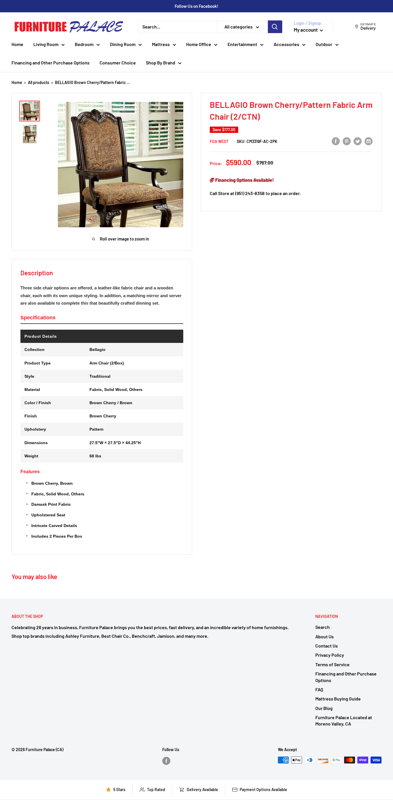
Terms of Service (332, 664)
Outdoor (324, 44)
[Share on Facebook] (336, 141)
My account (306, 30)
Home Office (198, 44)
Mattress (161, 44)
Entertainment (242, 44)
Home (17, 44)
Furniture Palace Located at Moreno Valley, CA (343, 720)
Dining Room (123, 44)
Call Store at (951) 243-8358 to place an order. (255, 193)
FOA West (219, 141)
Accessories (286, 44)
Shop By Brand (160, 62)
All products (38, 82)
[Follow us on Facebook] (166, 761)
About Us (324, 636)
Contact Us (326, 645)
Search (322, 627)
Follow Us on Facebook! (196, 6)
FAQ (319, 689)
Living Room (45, 44)
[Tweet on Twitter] (358, 141)
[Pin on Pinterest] (347, 141)
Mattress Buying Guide (338, 698)
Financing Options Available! (244, 180)
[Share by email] (369, 141)
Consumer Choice (118, 62)
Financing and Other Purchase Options (50, 62)
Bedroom (84, 44)
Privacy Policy (329, 655)
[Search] (275, 26)
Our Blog (324, 708)
